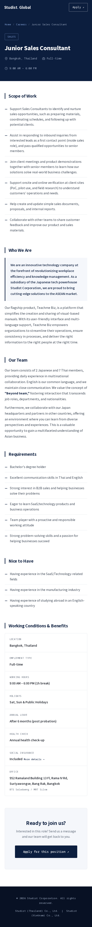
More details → (34, 759)
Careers (21, 24)
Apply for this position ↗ (46, 852)
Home (8, 24)
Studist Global (17, 7)
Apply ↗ (78, 7)
